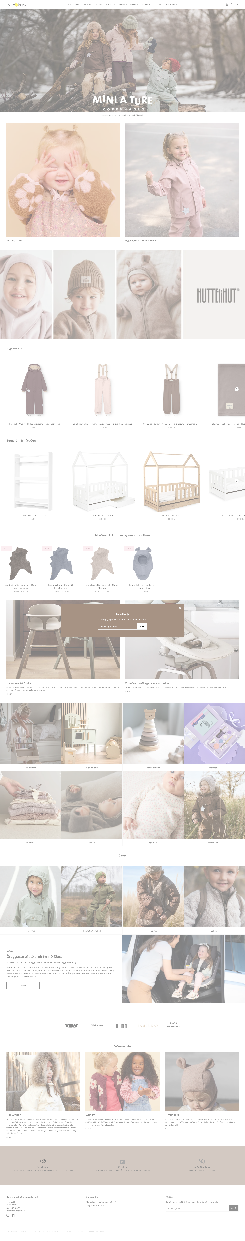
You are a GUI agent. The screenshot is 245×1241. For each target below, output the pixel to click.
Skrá (142, 626)
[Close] (180, 608)
